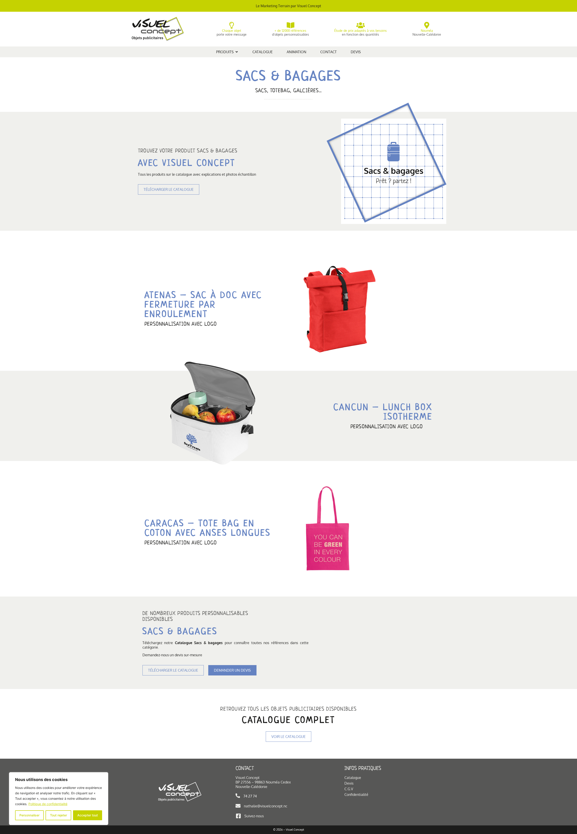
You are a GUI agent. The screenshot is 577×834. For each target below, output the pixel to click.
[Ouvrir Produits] (236, 52)
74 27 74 (250, 796)
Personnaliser (29, 815)
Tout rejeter (58, 815)
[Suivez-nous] (238, 816)
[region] (58, 798)
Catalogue (352, 777)
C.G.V (348, 789)
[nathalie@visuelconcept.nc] (238, 805)
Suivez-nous (254, 816)
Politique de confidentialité (47, 804)
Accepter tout (87, 815)
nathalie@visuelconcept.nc (265, 806)
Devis (348, 783)
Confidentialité (356, 794)
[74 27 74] (238, 795)
